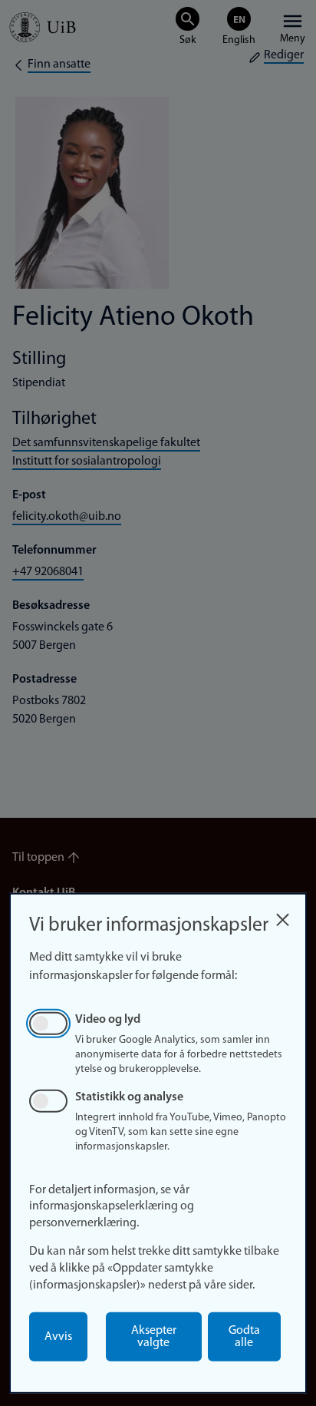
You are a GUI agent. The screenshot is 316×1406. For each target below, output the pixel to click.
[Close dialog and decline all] (282, 915)
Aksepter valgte (153, 1337)
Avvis (58, 1337)
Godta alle (244, 1337)
